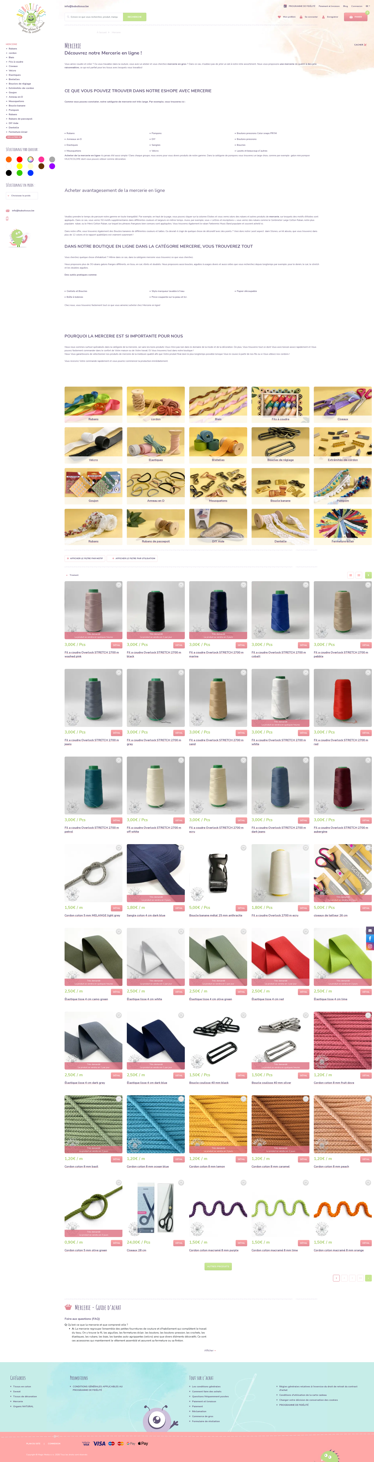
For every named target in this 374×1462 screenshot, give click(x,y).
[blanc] (9, 166)
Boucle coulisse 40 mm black (208, 1083)
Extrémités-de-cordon (21, 88)
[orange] (9, 159)
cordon (13, 53)
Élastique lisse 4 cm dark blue (147, 1083)
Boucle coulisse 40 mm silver (271, 1083)
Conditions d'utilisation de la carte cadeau (303, 1395)
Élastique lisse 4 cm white (144, 999)
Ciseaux (13, 66)
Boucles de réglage (20, 83)
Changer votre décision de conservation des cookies (308, 1400)
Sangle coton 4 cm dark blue (146, 915)
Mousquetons (16, 101)
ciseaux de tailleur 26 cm (331, 915)
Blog (345, 6)
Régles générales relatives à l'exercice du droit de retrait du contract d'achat (318, 1388)
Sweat (17, 1391)
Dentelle (14, 127)
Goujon (13, 92)
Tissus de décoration (25, 1396)
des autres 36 (14, 137)
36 (360, 1278)
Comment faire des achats (206, 1391)
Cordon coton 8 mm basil (81, 1166)
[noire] (9, 173)
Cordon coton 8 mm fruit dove (334, 1083)
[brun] (41, 166)
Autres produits (218, 1266)
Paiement (197, 1406)
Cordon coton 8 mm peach (331, 1166)
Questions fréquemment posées (210, 1396)
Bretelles (14, 79)
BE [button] (367, 6)
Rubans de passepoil (20, 118)
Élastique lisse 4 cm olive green (210, 999)
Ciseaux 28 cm (136, 1250)
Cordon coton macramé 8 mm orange (339, 1250)
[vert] (19, 173)
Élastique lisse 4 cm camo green (86, 999)
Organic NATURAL (23, 1406)
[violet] (52, 166)
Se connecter (311, 16)
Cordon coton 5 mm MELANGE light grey (92, 915)
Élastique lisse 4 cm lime (330, 999)
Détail (116, 645)
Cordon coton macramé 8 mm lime (275, 1250)
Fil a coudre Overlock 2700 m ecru (275, 915)
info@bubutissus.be (77, 6)
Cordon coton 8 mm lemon (207, 1166)
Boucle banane (17, 105)
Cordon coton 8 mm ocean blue (148, 1166)
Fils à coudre (16, 61)
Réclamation (199, 1411)
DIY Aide (13, 123)
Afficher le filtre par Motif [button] (86, 558)
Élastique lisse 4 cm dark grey (85, 1083)
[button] (22, 195)
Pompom (14, 110)
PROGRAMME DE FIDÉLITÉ (302, 6)
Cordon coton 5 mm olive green (86, 1250)
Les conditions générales (206, 1386)
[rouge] (19, 159)
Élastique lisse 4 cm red (268, 999)
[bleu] (30, 173)
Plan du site (33, 1443)
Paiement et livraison (329, 6)
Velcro (12, 70)
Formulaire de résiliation (206, 1421)
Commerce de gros (202, 1416)
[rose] (41, 159)
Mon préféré (289, 16)
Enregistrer (332, 16)
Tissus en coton (22, 1386)
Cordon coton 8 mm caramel (271, 1166)
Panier (358, 16)
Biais (11, 57)
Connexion (356, 6)
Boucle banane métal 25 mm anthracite (215, 915)
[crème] (30, 166)
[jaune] (19, 166)
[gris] (52, 159)
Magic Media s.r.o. (46, 1454)
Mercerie (18, 1401)
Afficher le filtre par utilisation (135, 558)
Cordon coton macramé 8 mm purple (213, 1250)
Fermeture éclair (18, 132)
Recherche (135, 17)
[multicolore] (30, 159)
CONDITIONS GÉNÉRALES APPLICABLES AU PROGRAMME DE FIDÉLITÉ (98, 1388)
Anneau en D (16, 97)
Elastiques (15, 75)
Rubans (13, 48)
